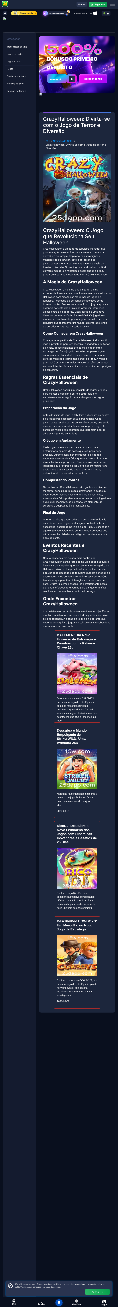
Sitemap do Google (16, 91)
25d (47, 141)
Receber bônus (93, 78)
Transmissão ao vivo (17, 46)
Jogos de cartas (15, 54)
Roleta (10, 69)
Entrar (81, 4)
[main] (59, 1303)
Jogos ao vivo (14, 61)
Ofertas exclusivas (16, 76)
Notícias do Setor (15, 83)
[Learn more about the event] (59, 24)
